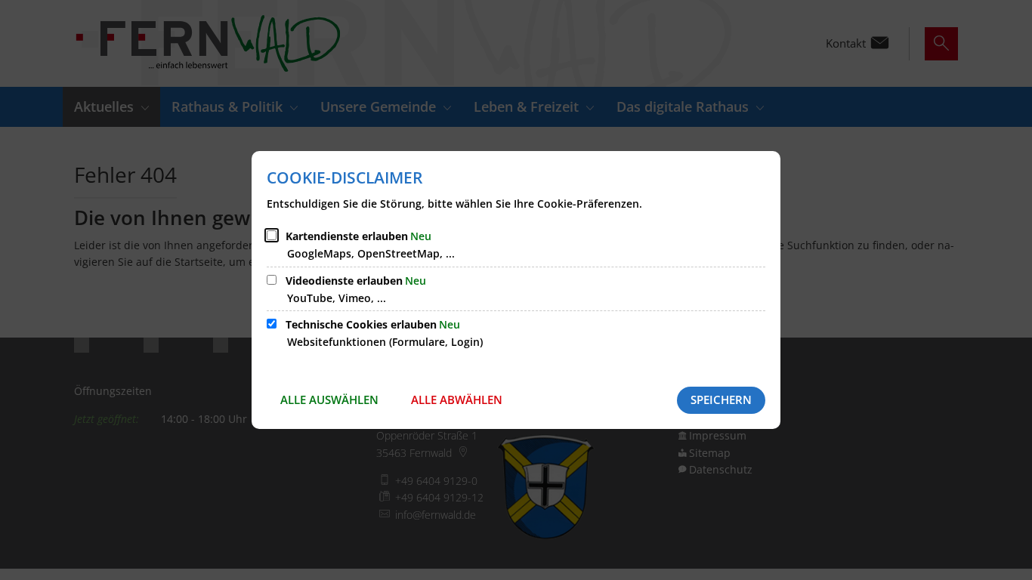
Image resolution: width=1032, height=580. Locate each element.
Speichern (721, 399)
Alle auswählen (329, 399)
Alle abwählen (456, 399)
